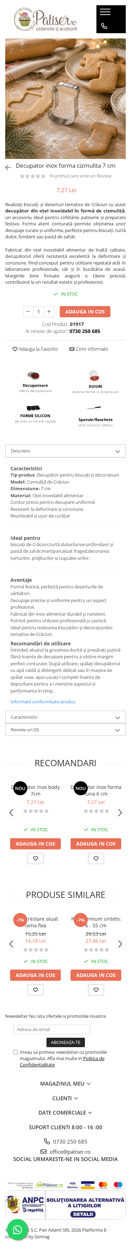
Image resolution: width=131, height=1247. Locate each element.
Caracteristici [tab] (24, 717)
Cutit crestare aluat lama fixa (35, 922)
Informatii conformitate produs (42, 701)
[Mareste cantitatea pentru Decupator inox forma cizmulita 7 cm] (49, 311)
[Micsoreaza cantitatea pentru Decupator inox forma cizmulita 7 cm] (28, 311)
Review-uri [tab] (25, 729)
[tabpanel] (65, 98)
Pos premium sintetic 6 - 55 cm (96, 922)
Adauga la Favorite (37, 349)
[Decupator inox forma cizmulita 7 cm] (65, 98)
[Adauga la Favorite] (36, 858)
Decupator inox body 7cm (35, 790)
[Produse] (106, 14)
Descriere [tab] (20, 451)
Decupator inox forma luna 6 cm (96, 790)
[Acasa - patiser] (45, 19)
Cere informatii (91, 349)
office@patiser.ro (69, 1151)
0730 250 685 (69, 1141)
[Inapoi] (5, 167)
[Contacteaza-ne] (104, 26)
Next (120, 106)
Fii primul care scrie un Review (80, 176)
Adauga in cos (85, 311)
